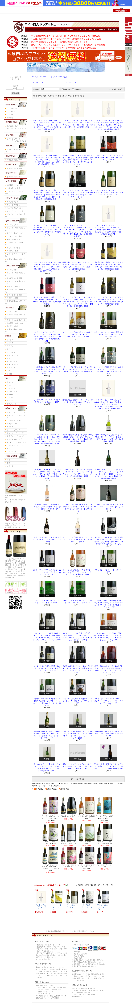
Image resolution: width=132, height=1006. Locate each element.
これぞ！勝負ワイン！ (15, 208)
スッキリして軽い (13, 225)
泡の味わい (46, 77)
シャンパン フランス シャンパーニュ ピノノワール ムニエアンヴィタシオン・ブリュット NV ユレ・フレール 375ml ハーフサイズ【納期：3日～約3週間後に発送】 (47, 125)
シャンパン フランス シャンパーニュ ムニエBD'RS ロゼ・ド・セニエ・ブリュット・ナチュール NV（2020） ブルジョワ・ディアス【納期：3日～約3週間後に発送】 (109, 229)
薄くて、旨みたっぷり (15, 233)
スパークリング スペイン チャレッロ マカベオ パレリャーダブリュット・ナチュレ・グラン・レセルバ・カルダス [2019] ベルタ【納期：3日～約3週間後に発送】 (47, 267)
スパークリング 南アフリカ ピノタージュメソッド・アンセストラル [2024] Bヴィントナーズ (78, 539)
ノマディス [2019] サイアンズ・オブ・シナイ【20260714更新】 (86, 866)
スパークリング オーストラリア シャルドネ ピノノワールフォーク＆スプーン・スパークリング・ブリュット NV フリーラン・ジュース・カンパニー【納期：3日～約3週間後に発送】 (78, 301)
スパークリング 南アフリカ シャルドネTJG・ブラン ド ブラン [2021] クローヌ (108, 507)
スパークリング (13, 391)
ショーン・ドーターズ (15, 433)
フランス (10, 340)
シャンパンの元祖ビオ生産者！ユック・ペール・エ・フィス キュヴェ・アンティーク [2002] (47, 668)
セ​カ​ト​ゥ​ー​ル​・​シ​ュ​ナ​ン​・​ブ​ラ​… (56, 907)
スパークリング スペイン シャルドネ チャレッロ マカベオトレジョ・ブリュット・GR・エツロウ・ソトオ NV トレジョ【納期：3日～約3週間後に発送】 (48, 474)
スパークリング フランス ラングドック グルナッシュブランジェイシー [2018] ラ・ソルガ (108, 158)
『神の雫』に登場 (13, 188)
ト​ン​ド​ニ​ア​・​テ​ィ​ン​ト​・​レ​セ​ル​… (86, 907)
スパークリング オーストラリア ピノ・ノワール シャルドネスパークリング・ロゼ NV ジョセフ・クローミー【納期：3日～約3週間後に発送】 (47, 336)
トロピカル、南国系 (14, 278)
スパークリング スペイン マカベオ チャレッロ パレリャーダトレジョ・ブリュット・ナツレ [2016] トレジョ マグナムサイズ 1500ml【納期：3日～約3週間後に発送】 (108, 474)
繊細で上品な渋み (13, 239)
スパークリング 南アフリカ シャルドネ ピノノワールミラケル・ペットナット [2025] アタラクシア (47, 507)
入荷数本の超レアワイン (16, 160)
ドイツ (9, 349)
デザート (10, 466)
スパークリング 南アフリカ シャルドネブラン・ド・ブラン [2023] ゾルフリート (47, 539)
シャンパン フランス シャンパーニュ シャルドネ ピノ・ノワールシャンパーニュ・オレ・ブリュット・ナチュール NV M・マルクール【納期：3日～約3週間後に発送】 (47, 160)
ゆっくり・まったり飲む (16, 211)
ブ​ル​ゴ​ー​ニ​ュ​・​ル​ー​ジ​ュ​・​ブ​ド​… (102, 907)
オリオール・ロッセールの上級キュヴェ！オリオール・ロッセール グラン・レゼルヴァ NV (108, 334)
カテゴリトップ (36, 77)
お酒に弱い (11, 118)
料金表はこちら (47, 951)
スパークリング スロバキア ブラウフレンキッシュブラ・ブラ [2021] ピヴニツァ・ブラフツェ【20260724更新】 (77, 572)
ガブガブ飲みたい (13, 202)
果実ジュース (12, 404)
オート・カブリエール (15, 430)
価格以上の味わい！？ (16, 128)
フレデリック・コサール (16, 412)
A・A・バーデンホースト (16, 442)
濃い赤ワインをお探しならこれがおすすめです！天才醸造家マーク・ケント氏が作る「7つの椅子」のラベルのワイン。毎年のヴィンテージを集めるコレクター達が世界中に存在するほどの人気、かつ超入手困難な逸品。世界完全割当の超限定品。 (15, 569)
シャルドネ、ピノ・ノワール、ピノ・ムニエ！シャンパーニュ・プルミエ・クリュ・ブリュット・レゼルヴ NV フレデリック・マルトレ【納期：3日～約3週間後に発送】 (47, 439)
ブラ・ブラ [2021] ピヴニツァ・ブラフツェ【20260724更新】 (86, 816)
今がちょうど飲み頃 (14, 168)
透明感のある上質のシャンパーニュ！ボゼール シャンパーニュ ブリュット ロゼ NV (78, 402)
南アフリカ (11, 368)
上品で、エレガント (14, 286)
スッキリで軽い (13, 270)
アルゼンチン (12, 361)
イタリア (10, 343)
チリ (8, 358)
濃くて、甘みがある (14, 248)
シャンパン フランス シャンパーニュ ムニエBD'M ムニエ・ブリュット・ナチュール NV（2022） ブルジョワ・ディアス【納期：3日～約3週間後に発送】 (47, 229)
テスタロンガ (12, 424)
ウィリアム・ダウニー (15, 445)
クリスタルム (12, 427)
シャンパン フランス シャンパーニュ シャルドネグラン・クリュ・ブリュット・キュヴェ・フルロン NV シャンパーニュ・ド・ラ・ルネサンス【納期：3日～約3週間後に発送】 (108, 125)
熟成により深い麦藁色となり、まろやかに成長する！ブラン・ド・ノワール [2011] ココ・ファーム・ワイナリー (109, 766)
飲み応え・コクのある (15, 323)
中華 (8, 463)
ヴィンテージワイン (14, 177)
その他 (9, 374)
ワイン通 (10, 115)
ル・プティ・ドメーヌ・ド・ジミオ (127, 61)
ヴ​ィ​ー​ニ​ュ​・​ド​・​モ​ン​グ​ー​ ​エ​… (72, 907)
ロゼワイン (11, 388)
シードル (10, 401)
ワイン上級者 (12, 111)
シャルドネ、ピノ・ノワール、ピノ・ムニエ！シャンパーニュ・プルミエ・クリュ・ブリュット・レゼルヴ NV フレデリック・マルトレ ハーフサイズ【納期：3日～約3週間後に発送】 (109, 404)
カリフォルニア (13, 355)
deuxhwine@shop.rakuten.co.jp (85, 988)
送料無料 (78, 89)
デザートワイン (13, 394)
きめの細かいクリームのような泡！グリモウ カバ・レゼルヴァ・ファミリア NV (108, 734)
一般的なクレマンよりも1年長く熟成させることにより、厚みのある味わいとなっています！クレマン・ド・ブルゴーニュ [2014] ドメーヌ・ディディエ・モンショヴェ (78, 160)
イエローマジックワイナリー (127, 31)
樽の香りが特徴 (13, 251)
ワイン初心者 (12, 108)
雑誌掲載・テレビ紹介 (15, 185)
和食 (8, 460)
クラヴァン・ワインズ (15, 436)
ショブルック (12, 451)
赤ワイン (10, 382)
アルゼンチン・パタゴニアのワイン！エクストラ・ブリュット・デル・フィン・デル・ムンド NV (108, 701)
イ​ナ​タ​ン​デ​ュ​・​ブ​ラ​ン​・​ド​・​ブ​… (40, 907)
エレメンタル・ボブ (14, 439)
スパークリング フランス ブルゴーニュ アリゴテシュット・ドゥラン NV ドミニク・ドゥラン (48, 572)
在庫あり (67, 89)
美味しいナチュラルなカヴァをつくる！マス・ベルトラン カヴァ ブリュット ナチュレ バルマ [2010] (78, 766)
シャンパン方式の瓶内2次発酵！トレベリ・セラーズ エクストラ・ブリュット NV (78, 701)
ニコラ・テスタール (14, 421)
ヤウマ (9, 448)
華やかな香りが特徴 (14, 295)
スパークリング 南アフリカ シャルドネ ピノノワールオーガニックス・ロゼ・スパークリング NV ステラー (78, 334)
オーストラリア (13, 364)
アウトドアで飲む (13, 205)
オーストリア (12, 352)
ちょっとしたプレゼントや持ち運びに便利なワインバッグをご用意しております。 (15, 525)
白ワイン (10, 385)
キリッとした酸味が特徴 (16, 320)
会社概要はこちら (78, 996)
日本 (8, 371)
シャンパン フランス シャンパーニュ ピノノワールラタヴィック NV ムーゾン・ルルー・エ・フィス (108, 193)
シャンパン (11, 398)
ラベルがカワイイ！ (16, 140)
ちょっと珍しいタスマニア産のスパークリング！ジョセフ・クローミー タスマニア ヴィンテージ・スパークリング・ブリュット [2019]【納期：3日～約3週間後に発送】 (48, 195)
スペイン (10, 346)
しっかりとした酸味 (14, 236)
